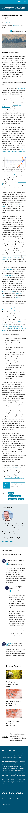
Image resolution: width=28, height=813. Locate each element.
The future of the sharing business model (12, 684)
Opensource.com (7, 761)
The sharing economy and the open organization (13, 723)
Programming (12, 499)
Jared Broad (9, 643)
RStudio (17, 281)
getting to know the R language (14, 478)
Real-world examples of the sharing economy (13, 703)
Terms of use (6, 804)
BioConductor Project (11, 275)
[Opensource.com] (13, 8)
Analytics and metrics (14, 496)
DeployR (18, 297)
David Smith (7, 23)
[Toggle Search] (25, 2)
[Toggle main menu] (2, 2)
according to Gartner (12, 468)
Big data (21, 499)
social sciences (14, 257)
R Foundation (8, 269)
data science (21, 88)
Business (11, 493)
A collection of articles (18, 482)
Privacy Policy (6, 802)
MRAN (4, 263)
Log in (19, 2)
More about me (7, 541)
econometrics (17, 255)
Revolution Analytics (8, 291)
